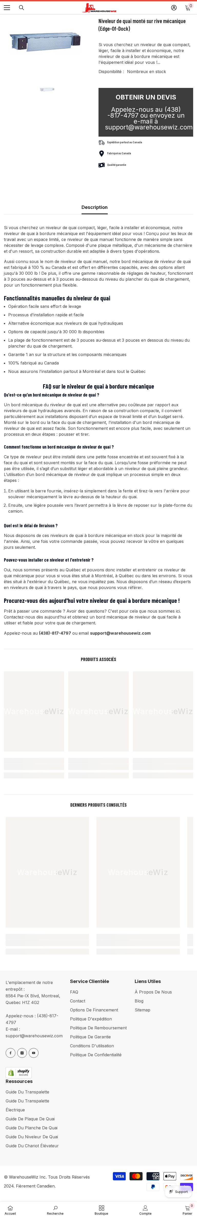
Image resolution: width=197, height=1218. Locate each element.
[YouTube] (33, 1053)
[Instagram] (22, 1053)
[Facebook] (10, 1053)
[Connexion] (174, 7)
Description (95, 207)
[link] (34, 767)
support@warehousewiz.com (34, 1035)
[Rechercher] (21, 8)
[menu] (7, 8)
